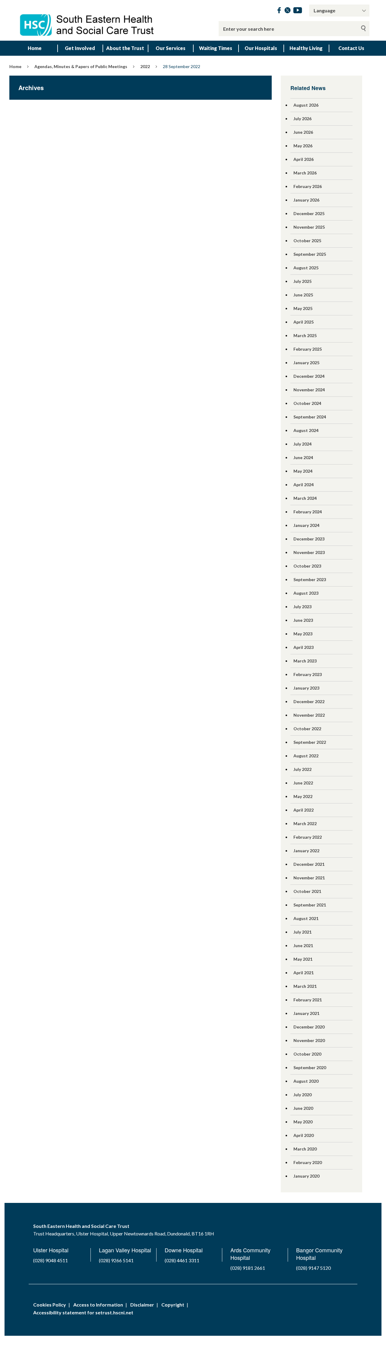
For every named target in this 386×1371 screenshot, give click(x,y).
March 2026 (305, 172)
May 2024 (302, 471)
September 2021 (309, 904)
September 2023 (309, 579)
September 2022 (309, 742)
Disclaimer (142, 1304)
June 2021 (303, 945)
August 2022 (305, 755)
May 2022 (302, 796)
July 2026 (302, 118)
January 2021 (306, 1013)
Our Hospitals (261, 48)
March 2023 (305, 660)
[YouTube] (297, 11)
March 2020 (305, 1148)
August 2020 (305, 1081)
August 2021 (305, 918)
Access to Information (98, 1304)
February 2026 (307, 186)
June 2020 (303, 1108)
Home (35, 48)
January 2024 (306, 525)
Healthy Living (306, 48)
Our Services (170, 48)
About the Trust (125, 48)
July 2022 (302, 769)
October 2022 (307, 728)
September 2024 (309, 416)
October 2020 (307, 1053)
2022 (145, 66)
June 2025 (303, 294)
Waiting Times (215, 48)
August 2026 (305, 105)
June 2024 (303, 457)
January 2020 (306, 1175)
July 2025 (302, 281)
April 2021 (303, 972)
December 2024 (308, 376)
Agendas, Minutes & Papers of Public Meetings (80, 66)
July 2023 (302, 606)
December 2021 (308, 864)
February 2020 (307, 1162)
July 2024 (302, 443)
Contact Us (351, 48)
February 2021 (307, 999)
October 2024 (307, 403)
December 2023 (308, 538)
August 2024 (305, 430)
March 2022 (305, 823)
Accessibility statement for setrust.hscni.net (83, 1312)
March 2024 (305, 498)
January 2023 (306, 687)
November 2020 (309, 1040)
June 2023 (303, 620)
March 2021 (305, 986)
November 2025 (309, 227)
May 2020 (302, 1121)
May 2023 (302, 633)
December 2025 (308, 213)
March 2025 (305, 335)
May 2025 (302, 308)
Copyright (172, 1304)
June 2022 (303, 782)
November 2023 (309, 552)
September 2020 (309, 1067)
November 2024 (309, 389)
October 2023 (307, 565)
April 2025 (303, 321)
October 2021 (307, 891)
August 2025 (305, 267)
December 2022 (308, 701)
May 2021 (302, 959)
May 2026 (302, 145)
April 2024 (303, 484)
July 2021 (302, 931)
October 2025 (307, 240)
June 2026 (303, 132)
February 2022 (307, 837)
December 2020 (308, 1026)
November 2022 (309, 715)
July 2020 (302, 1094)
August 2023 (305, 593)
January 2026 (306, 199)
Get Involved (80, 48)
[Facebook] (279, 11)
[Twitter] (287, 11)
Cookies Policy (49, 1304)
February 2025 (307, 349)
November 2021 (309, 877)
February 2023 (307, 674)
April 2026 (303, 159)
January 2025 (306, 362)
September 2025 (309, 254)
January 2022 (306, 850)
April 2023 (303, 647)
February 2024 (307, 511)
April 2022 (303, 809)
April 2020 (303, 1135)
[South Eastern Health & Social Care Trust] (87, 20)
